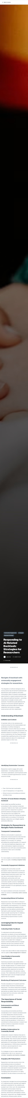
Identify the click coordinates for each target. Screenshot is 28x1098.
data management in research (18, 952)
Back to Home (7, 2)
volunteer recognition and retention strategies (13, 1055)
